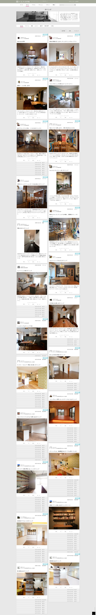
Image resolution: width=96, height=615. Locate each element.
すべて (21, 4)
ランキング (76, 30)
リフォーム (27, 25)
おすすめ (63, 30)
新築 (32, 25)
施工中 (41, 25)
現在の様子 (47, 25)
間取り (54, 4)
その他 (52, 25)
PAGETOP (93, 613)
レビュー (36, 25)
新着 (70, 30)
